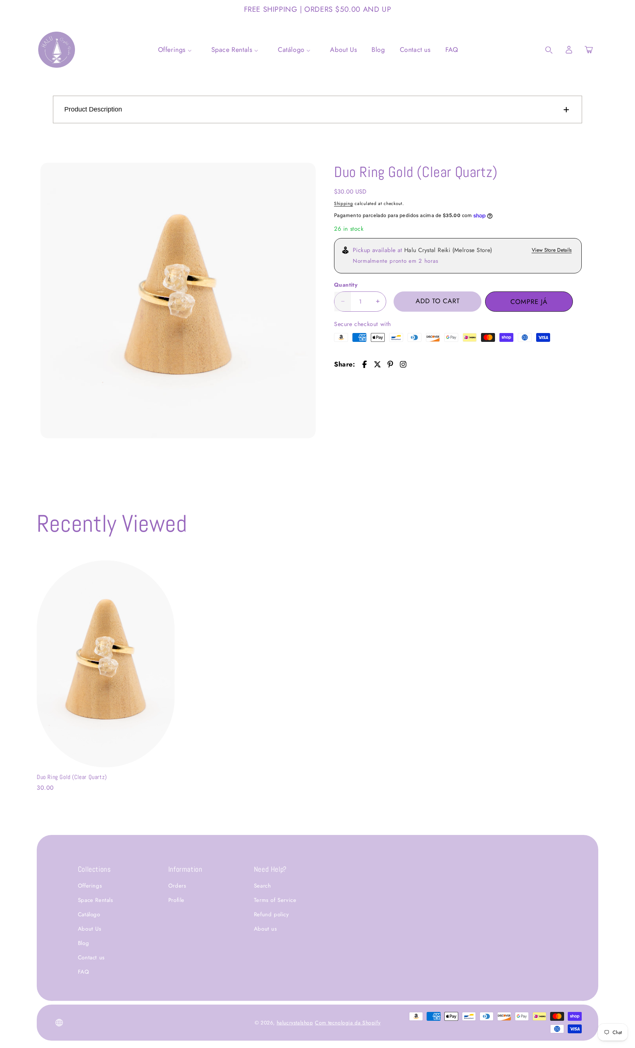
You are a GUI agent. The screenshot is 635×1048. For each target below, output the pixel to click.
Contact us (91, 957)
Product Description (93, 109)
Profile (176, 900)
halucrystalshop (295, 1022)
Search (262, 886)
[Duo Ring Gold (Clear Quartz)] (178, 300)
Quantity (346, 285)
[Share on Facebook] (364, 364)
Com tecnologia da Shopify (347, 1022)
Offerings (90, 886)
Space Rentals (95, 900)
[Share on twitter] (377, 364)
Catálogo (89, 914)
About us (265, 929)
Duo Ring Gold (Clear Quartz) (72, 777)
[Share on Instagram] (403, 364)
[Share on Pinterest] (390, 364)
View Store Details (552, 250)
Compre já (529, 302)
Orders (177, 886)
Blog (83, 943)
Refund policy (271, 914)
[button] (589, 50)
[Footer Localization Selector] (59, 1023)
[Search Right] (549, 50)
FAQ (83, 972)
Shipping (343, 203)
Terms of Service (275, 900)
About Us (89, 929)
